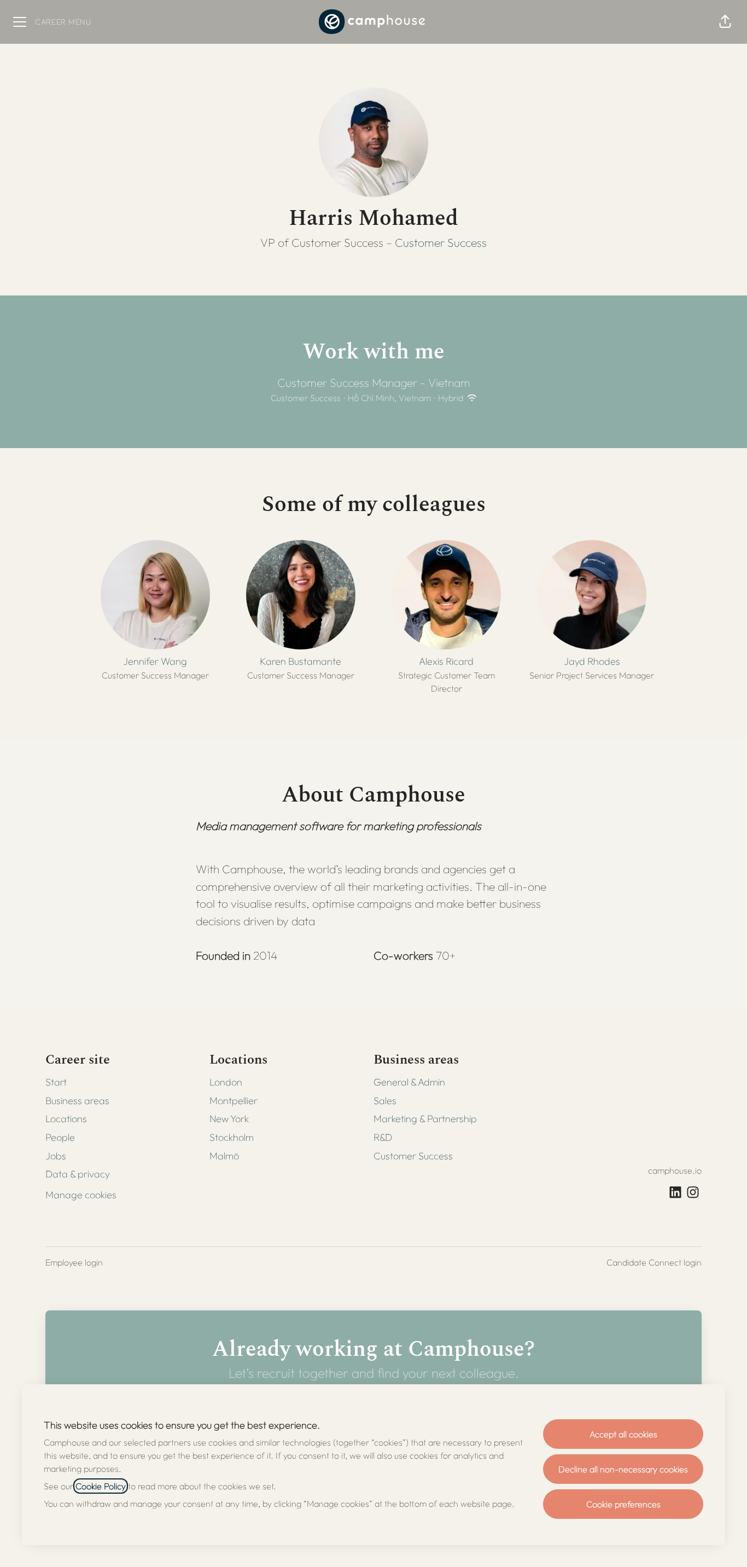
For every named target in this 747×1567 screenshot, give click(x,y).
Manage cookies (80, 1194)
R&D (383, 1137)
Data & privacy (77, 1174)
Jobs (55, 1156)
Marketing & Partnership (425, 1118)
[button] (725, 22)
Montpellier (233, 1100)
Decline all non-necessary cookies (623, 1469)
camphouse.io (675, 1170)
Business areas (77, 1100)
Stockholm (231, 1137)
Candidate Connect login (654, 1262)
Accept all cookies (623, 1434)
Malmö (224, 1156)
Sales (385, 1100)
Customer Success (441, 242)
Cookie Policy (100, 1486)
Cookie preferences (623, 1504)
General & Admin (409, 1082)
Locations (66, 1118)
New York (229, 1118)
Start (56, 1082)
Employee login (74, 1262)
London (225, 1082)
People (60, 1137)
